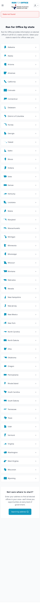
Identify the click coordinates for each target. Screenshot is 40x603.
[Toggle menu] (2, 5)
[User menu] (36, 5)
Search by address (19, 512)
